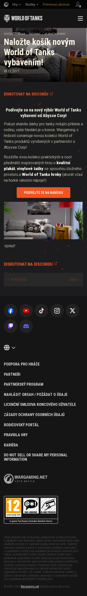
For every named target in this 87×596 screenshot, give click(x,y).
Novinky (35, 34)
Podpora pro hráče (22, 364)
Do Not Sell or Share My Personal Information (35, 457)
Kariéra (11, 445)
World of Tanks (23, 18)
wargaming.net (25, 478)
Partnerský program (23, 384)
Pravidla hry (16, 435)
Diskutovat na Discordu (26, 94)
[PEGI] (31, 510)
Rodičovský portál (21, 425)
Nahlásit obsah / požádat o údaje (35, 394)
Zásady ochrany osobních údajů (34, 415)
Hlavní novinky (55, 34)
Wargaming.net (30, 586)
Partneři (12, 374)
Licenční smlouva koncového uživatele (40, 404)
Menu (80, 18)
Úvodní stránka (14, 34)
